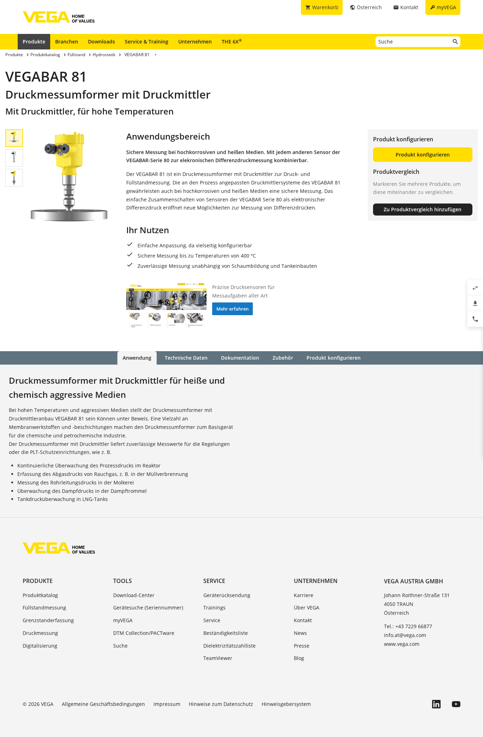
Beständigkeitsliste (225, 633)
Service (214, 581)
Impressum (166, 704)
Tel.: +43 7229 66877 (408, 626)
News (300, 633)
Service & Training (146, 41)
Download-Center (134, 595)
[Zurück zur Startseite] (59, 548)
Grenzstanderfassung (48, 620)
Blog (299, 658)
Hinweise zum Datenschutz (221, 704)
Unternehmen (195, 41)
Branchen (66, 41)
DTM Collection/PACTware (143, 633)
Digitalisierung (40, 645)
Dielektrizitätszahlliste (229, 645)
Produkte (34, 41)
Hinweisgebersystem (286, 704)
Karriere (303, 595)
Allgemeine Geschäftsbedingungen (103, 704)
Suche (120, 645)
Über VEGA (306, 607)
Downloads (101, 41)
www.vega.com (401, 644)
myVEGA (123, 620)
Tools (122, 581)
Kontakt (303, 620)
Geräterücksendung (226, 595)
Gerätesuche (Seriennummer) (148, 607)
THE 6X (232, 41)
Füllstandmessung (44, 607)
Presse (301, 645)
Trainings (214, 607)
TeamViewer (217, 658)
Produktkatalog (40, 595)
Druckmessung (40, 633)
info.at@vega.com (405, 635)
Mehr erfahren (232, 309)
